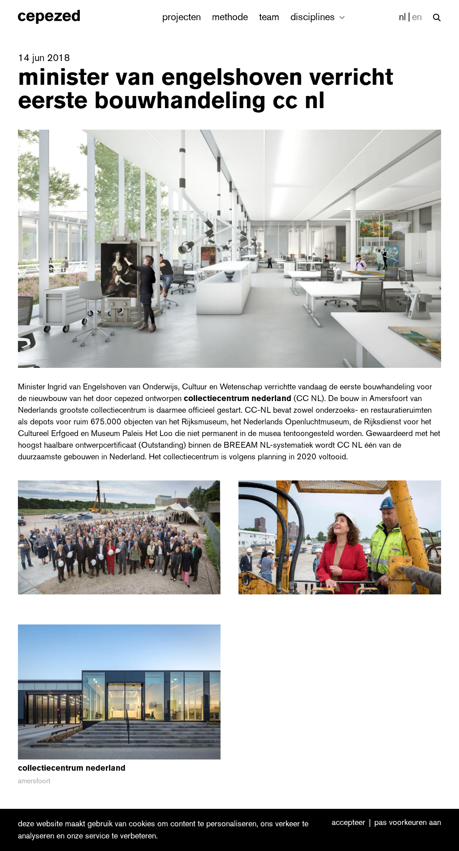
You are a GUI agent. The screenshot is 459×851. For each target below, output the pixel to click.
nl (402, 16)
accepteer (348, 823)
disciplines (314, 16)
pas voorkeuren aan (407, 823)
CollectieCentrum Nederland (237, 398)
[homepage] (58, 17)
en (417, 16)
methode (230, 16)
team (269, 16)
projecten (181, 16)
